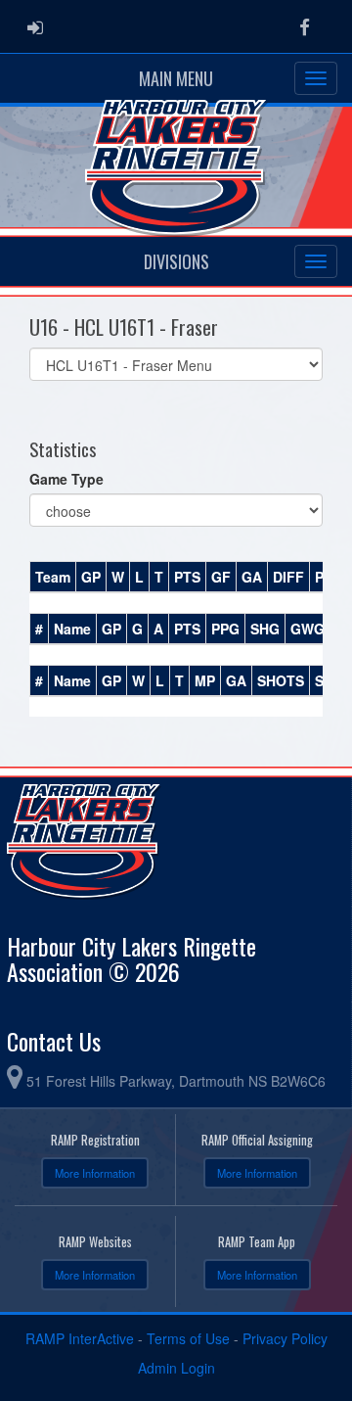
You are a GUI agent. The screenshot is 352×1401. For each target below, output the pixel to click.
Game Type (66, 479)
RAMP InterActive (79, 1338)
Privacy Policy (285, 1338)
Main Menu (176, 78)
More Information (95, 1173)
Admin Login (176, 1368)
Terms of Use (188, 1338)
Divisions (176, 261)
